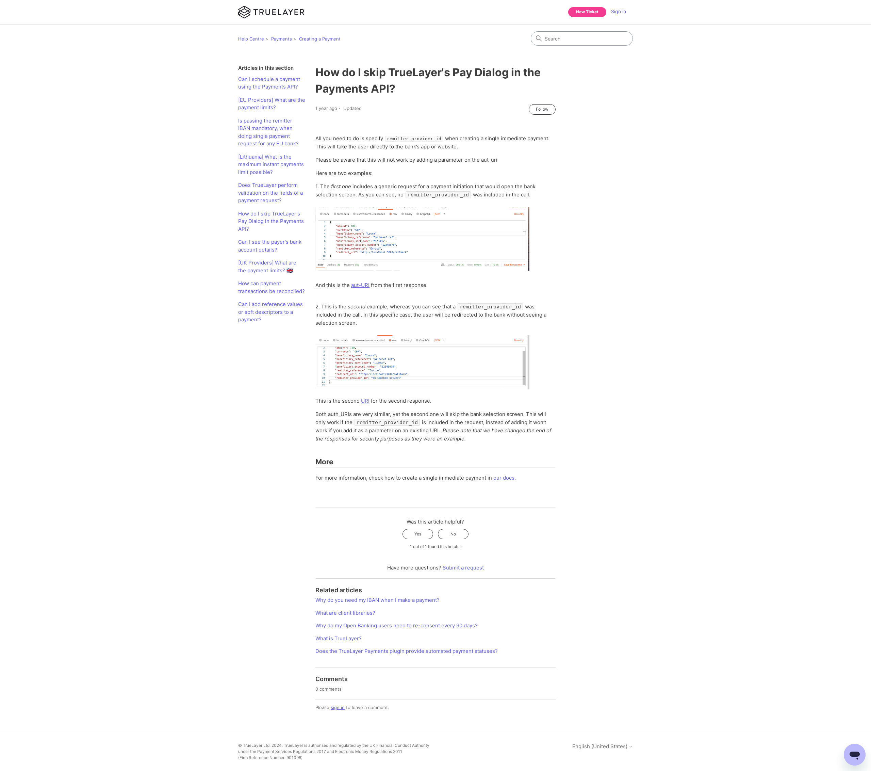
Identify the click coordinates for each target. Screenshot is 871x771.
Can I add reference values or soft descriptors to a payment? (270, 312)
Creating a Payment (320, 39)
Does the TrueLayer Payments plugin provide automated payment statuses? (406, 651)
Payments (281, 39)
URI (365, 401)
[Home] (271, 12)
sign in (338, 707)
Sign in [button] (618, 11)
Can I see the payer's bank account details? (269, 246)
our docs (503, 478)
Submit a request (463, 567)
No (453, 533)
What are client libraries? (345, 613)
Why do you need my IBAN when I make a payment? (377, 600)
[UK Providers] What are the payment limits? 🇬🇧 (267, 266)
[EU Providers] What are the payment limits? (271, 104)
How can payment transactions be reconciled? (271, 287)
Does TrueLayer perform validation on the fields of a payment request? (270, 193)
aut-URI (360, 285)
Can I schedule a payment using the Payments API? (269, 83)
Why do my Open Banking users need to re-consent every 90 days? (396, 625)
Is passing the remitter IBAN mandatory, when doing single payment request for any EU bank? (268, 132)
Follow (542, 109)
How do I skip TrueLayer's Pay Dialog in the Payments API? (271, 221)
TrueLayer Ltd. (256, 745)
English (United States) (600, 746)
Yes (417, 533)
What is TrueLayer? (338, 638)
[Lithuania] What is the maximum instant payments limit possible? (271, 164)
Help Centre (251, 39)
